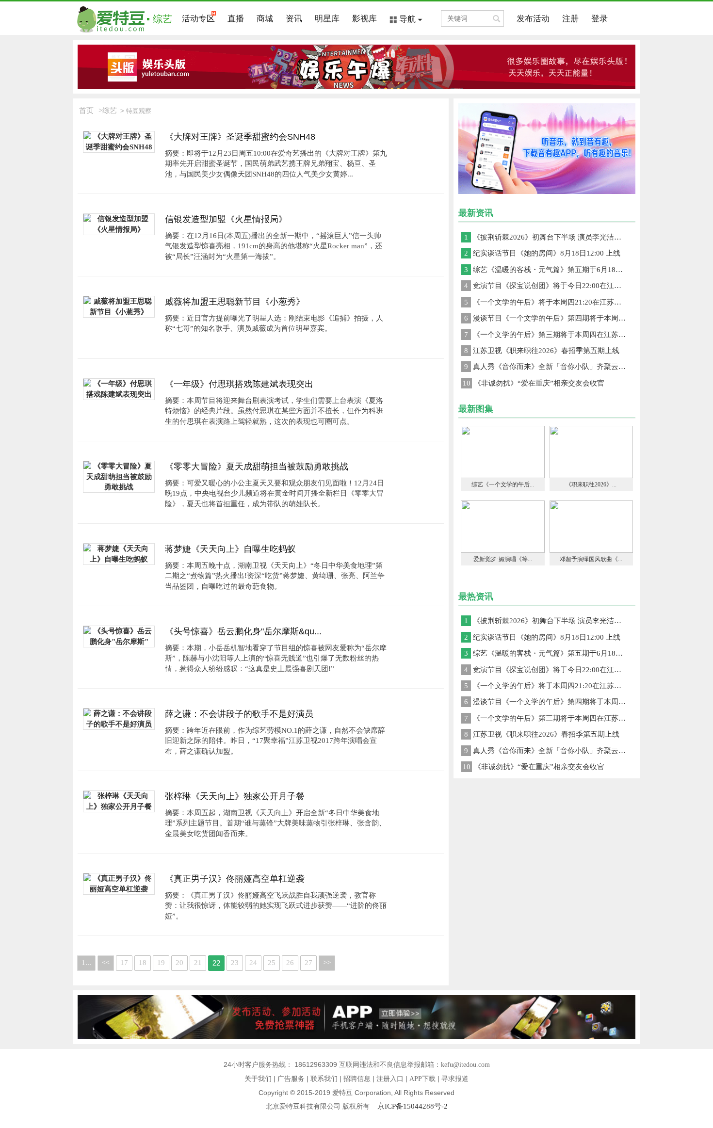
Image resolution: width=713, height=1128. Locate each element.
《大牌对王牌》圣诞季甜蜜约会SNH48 (240, 137)
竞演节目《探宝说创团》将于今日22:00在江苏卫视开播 (549, 286)
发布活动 (533, 18)
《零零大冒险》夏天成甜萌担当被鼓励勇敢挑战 (256, 466)
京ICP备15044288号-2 (412, 1106)
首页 (86, 110)
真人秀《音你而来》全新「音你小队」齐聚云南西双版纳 (549, 367)
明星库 (327, 18)
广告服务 (291, 1078)
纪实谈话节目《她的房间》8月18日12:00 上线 (542, 253)
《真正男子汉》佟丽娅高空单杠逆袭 (235, 879)
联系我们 (324, 1078)
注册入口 (390, 1078)
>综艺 (107, 110)
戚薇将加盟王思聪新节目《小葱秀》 (235, 301)
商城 (265, 18)
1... (86, 963)
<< (106, 963)
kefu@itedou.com (465, 1064)
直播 (235, 18)
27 (308, 963)
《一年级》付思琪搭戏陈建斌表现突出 (239, 384)
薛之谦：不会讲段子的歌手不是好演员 (239, 714)
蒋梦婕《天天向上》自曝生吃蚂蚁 (230, 549)
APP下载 (422, 1078)
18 (142, 963)
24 (253, 963)
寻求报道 (455, 1078)
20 (179, 963)
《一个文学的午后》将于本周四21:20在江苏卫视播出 (549, 302)
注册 (570, 18)
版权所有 (359, 1106)
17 (124, 963)
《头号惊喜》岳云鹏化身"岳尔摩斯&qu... (243, 631)
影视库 (364, 18)
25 (271, 963)
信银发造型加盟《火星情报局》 (226, 219)
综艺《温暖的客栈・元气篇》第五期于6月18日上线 (549, 270)
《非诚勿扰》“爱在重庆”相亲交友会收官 (533, 383)
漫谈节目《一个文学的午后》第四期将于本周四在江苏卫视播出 (549, 318)
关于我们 (258, 1078)
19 (161, 963)
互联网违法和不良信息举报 (380, 1064)
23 (235, 963)
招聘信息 (357, 1078)
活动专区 (198, 18)
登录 (599, 18)
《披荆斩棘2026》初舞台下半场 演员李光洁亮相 (546, 237)
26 (290, 963)
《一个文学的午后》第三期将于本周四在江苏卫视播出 (549, 334)
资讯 (294, 18)
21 (198, 963)
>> (327, 963)
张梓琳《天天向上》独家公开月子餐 (235, 796)
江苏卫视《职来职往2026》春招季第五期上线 (541, 351)
